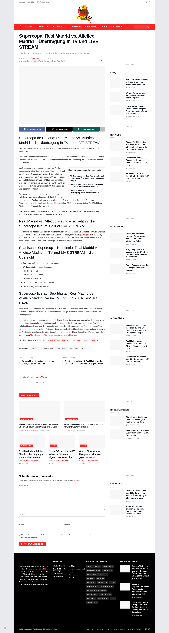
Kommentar (24, 485)
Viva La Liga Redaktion (30, 430)
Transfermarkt (92, 602)
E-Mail (22, 524)
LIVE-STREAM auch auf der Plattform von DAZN (50, 238)
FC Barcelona (43, 27)
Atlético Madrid (26, 61)
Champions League (93, 570)
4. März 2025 (82, 430)
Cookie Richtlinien (119, 629)
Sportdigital (84, 235)
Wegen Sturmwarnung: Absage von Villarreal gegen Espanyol (91, 454)
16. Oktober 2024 (133, 116)
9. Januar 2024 (49, 58)
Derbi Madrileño (50, 348)
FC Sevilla (100, 578)
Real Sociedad (103, 598)
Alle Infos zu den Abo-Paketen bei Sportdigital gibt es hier (53, 335)
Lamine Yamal (91, 586)
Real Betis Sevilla (105, 594)
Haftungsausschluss (103, 629)
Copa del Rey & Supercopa (41, 61)
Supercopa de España (78, 348)
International (91, 27)
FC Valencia (91, 582)
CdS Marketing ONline (50, 629)
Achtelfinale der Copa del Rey (45, 203)
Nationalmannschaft (111, 27)
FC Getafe (103, 574)
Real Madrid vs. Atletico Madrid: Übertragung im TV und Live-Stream (31, 454)
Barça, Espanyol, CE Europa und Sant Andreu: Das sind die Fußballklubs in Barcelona (141, 607)
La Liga (28, 27)
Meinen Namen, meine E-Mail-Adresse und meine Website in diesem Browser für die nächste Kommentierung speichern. (57, 536)
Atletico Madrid (74, 27)
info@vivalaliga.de (43, 2)
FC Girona (90, 578)
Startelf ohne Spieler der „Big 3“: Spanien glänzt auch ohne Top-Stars (136, 419)
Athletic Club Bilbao (93, 566)
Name (22, 514)
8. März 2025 (131, 273)
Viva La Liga (28, 629)
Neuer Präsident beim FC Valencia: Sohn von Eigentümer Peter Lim (62, 454)
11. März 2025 (131, 244)
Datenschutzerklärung (134, 629)
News (54, 61)
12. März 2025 (45, 430)
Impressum (90, 629)
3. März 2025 (54, 463)
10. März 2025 (131, 260)
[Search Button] (148, 27)
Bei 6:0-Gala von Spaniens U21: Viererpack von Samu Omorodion (137, 432)
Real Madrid (58, 27)
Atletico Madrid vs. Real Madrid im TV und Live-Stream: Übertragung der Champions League (87, 178)
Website (67, 524)
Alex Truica (36, 58)
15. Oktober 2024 (133, 425)
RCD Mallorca (92, 594)
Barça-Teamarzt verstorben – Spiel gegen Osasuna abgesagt (138, 267)
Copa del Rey (107, 570)
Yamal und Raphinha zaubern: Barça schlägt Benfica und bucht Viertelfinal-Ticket (140, 589)
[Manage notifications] (5, 628)
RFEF (113, 598)
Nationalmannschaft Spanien (96, 590)
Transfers (72, 578)
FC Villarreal (102, 582)
